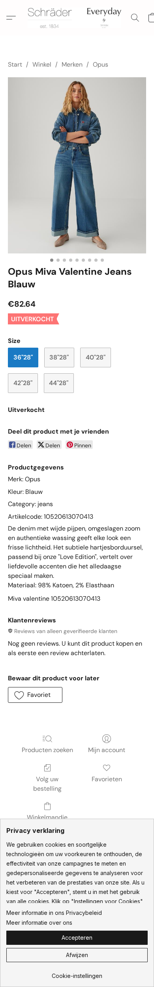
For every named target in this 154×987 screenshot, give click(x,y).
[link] (77, 973)
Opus (100, 64)
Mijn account (106, 750)
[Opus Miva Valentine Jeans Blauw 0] (77, 165)
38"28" (59, 357)
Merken (72, 64)
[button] (77, 17)
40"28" (95, 357)
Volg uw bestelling (47, 784)
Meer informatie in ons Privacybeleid (54, 912)
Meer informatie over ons (39, 922)
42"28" (22, 383)
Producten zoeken (47, 750)
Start (15, 64)
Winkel (41, 64)
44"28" (58, 383)
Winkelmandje (47, 817)
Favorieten (107, 779)
